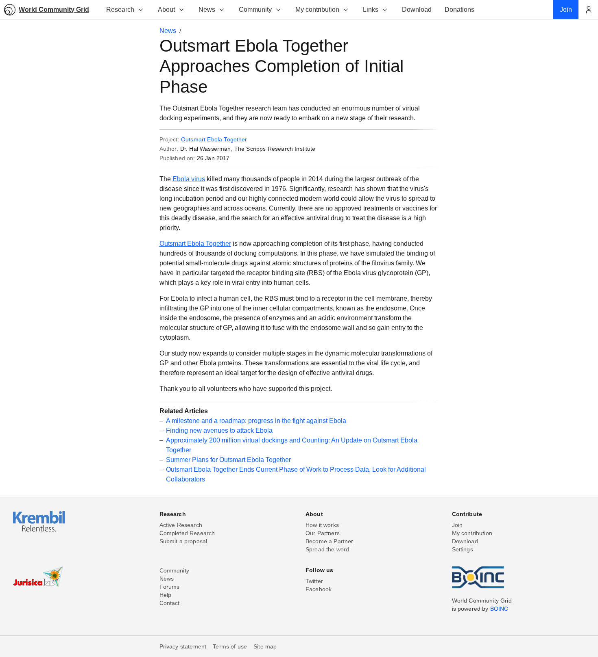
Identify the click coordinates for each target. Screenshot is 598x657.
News (207, 9)
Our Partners (323, 533)
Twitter (314, 581)
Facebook (319, 589)
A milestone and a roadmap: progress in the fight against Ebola (256, 420)
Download (465, 541)
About (166, 9)
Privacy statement (183, 646)
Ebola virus (188, 179)
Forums (169, 586)
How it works (322, 525)
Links (370, 9)
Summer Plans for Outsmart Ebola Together (228, 459)
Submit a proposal (183, 541)
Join (457, 525)
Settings (462, 549)
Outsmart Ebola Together (214, 139)
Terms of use (230, 646)
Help (165, 595)
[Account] (588, 10)
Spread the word (327, 549)
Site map (265, 646)
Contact (169, 603)
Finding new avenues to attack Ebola (219, 430)
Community (255, 9)
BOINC (499, 608)
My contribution (317, 9)
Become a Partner (330, 541)
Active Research (180, 525)
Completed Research (187, 533)
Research (120, 9)
